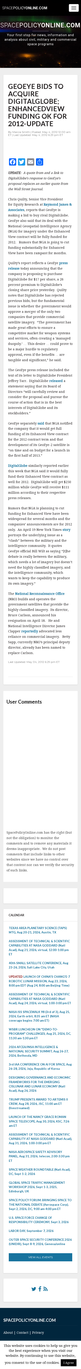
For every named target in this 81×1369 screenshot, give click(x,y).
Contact (22, 1332)
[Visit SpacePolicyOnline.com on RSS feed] (45, 1290)
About (8, 1332)
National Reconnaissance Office (40, 594)
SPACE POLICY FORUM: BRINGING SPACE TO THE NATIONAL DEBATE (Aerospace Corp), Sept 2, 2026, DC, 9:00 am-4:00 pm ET (40, 1204)
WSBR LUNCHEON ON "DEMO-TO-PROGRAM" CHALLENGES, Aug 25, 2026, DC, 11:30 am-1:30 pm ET (40, 1033)
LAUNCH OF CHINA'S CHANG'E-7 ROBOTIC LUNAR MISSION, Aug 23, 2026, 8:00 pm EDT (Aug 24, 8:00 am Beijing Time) (39, 981)
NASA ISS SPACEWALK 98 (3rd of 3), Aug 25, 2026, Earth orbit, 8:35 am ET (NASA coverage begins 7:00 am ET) (39, 1016)
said (41, 423)
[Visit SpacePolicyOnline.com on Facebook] (39, 1290)
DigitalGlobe (17, 465)
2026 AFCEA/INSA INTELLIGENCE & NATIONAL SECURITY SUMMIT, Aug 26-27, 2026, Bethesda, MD (39, 1051)
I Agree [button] (68, 1362)
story (66, 529)
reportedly (30, 631)
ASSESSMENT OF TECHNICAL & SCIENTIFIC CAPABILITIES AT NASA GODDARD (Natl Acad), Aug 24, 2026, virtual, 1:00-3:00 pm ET (40, 998)
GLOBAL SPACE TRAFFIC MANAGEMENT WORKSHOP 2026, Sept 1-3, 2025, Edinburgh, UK (37, 1187)
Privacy (38, 1332)
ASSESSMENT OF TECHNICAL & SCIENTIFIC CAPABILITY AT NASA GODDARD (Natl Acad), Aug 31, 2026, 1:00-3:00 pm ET (40, 1139)
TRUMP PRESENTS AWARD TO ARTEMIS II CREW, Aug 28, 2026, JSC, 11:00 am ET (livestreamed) (38, 1104)
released (56, 381)
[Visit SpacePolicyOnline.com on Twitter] (33, 1290)
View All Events (40, 1257)
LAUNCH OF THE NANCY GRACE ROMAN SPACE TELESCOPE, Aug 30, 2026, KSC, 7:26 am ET (39, 1121)
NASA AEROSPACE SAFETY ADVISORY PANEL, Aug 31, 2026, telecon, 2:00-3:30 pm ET (39, 1156)
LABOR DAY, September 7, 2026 (31, 1231)
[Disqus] (40, 767)
